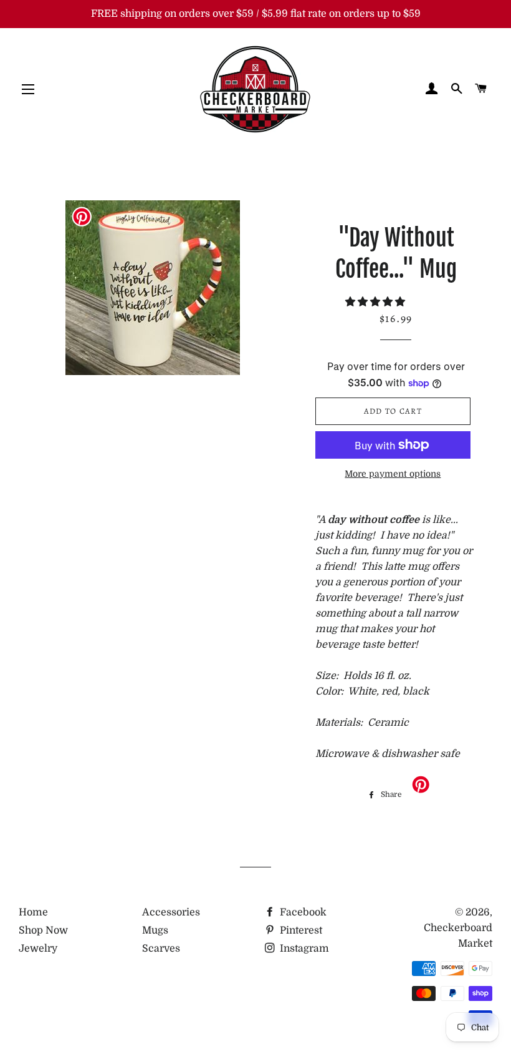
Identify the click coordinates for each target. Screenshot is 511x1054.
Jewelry (38, 948)
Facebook (302, 912)
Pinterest (299, 930)
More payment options (393, 474)
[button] (376, 302)
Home (33, 912)
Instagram (303, 948)
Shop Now (43, 930)
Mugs (155, 930)
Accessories (171, 912)
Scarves (161, 948)
